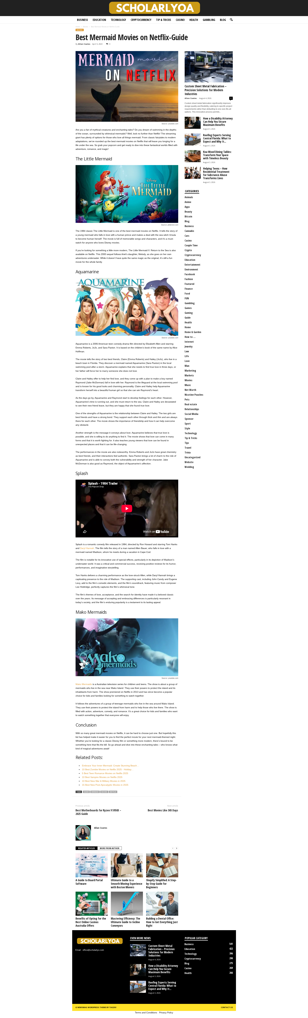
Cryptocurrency (141, 20)
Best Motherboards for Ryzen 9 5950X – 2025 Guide (98, 812)
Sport (188, 423)
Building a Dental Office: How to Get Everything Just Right (162, 922)
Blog (223, 20)
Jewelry (189, 346)
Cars (187, 235)
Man (187, 366)
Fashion (189, 279)
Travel (188, 447)
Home (78, 27)
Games (188, 308)
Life (187, 356)
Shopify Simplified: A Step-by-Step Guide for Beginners (161, 883)
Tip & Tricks (163, 20)
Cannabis (189, 231)
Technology (118, 20)
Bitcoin (188, 216)
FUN (187, 298)
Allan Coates (84, 44)
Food (187, 293)
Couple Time (191, 245)
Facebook (190, 274)
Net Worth (190, 390)
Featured (189, 284)
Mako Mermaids (84, 684)
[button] (231, 19)
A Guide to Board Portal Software (89, 882)
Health (193, 20)
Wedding (189, 467)
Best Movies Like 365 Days (163, 810)
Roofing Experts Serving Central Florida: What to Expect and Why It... (217, 138)
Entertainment (192, 264)
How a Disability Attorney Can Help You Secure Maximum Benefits (218, 121)
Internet (189, 341)
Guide (188, 317)
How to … (190, 337)
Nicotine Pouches (194, 394)
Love (187, 361)
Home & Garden (193, 332)
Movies (85, 27)
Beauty (188, 211)
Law (187, 351)
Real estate (191, 404)
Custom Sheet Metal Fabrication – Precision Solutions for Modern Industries (206, 90)
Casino (180, 20)
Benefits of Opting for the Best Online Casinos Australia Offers (91, 922)
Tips (187, 443)
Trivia (188, 452)
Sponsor (189, 419)
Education (99, 20)
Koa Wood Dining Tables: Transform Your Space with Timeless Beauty (217, 155)
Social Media (191, 414)
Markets (189, 375)
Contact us (227, 1007)
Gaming (189, 313)
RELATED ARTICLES (86, 848)
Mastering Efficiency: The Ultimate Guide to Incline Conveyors (125, 922)
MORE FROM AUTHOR (109, 848)
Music (188, 385)
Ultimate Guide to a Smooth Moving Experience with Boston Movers (126, 883)
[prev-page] (172, 848)
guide (86, 792)
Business (82, 20)
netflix (113, 792)
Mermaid (95, 792)
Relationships (192, 409)
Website (189, 462)
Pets (187, 399)
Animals (189, 197)
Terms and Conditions (146, 1012)
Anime (188, 202)
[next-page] (176, 848)
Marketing (190, 370)
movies (104, 792)
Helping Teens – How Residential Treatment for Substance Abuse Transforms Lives (216, 173)
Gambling (209, 20)
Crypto (188, 250)
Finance (189, 288)
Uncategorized (192, 457)
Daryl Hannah (87, 548)
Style (187, 428)
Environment (191, 269)
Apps (187, 207)
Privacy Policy (166, 1012)
